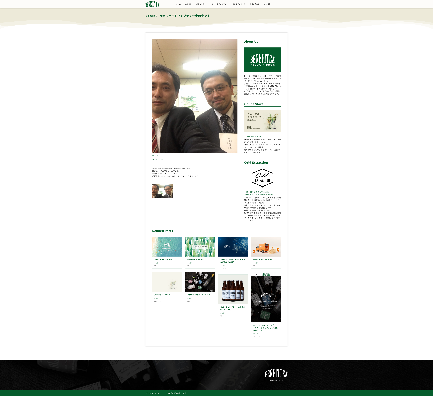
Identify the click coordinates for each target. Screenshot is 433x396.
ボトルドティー (201, 4)
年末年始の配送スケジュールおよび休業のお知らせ (232, 260)
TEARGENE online (252, 136)
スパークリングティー (220, 4)
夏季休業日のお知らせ (163, 259)
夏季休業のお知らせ (162, 294)
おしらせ (188, 4)
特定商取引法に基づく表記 (177, 393)
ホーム (178, 4)
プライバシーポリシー (153, 393)
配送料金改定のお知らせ (263, 259)
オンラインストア (239, 4)
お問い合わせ (255, 4)
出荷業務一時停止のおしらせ (199, 294)
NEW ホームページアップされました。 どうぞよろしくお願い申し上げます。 (266, 327)
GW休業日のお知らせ (196, 259)
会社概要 (267, 4)
